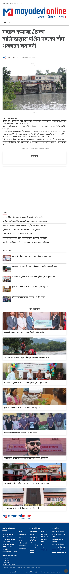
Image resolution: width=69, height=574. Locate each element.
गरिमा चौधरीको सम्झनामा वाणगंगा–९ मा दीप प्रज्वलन (19, 234)
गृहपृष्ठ (20, 531)
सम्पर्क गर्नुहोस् (30, 567)
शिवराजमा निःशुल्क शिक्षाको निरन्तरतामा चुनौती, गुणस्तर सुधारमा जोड (24, 225)
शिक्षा (42, 544)
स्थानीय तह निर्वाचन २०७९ (44, 535)
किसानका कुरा (22, 549)
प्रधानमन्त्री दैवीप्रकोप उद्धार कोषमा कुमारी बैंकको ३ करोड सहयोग (23, 217)
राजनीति (21, 537)
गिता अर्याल (58, 550)
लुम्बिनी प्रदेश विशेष (33, 541)
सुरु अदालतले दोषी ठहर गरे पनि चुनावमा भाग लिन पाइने (21, 508)
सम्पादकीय (44, 550)
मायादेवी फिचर (34, 545)
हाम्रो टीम (6, 567)
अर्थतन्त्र (21, 540)
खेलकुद (32, 534)
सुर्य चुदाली (58, 544)
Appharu (58, 572)
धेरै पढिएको (7, 251)
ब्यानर (42, 547)
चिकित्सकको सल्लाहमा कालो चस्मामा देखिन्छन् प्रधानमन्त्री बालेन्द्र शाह (25, 238)
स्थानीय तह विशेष (44, 540)
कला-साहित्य (22, 546)
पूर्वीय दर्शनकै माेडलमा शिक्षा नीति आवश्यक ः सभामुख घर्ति (21, 230)
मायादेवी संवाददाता (13, 57)
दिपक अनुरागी (58, 535)
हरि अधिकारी (58, 531)
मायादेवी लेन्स (33, 548)
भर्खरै (5, 212)
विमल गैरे (59, 553)
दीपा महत (58, 547)
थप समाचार (34, 309)
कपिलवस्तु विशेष (23, 543)
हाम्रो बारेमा (12, 567)
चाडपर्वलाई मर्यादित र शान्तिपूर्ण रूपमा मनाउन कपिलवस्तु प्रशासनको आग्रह (26, 242)
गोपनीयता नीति (21, 567)
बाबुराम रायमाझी (57, 540)
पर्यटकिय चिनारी (34, 537)
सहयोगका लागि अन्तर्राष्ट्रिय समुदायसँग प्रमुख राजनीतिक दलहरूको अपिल (25, 221)
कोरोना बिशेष (33, 531)
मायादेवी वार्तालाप (32, 552)
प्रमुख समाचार (22, 534)
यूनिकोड (38, 567)
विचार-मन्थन (44, 531)
